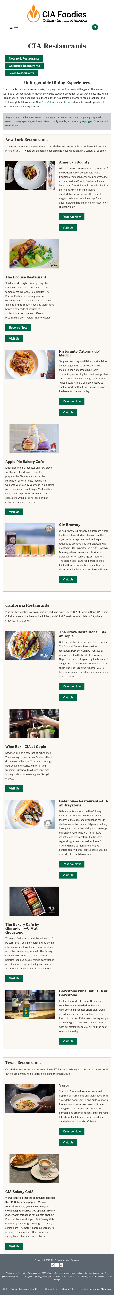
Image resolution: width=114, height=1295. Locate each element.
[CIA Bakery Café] (34, 1152)
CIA (5, 1289)
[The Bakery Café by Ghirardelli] (34, 884)
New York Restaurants (24, 58)
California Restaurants (24, 65)
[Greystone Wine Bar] (30, 988)
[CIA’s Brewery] (30, 521)
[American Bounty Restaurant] (30, 159)
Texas (67, 102)
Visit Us (68, 227)
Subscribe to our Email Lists (26, 1289)
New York (41, 102)
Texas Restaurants (21, 73)
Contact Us (51, 1289)
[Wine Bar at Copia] (34, 707)
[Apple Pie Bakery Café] (34, 422)
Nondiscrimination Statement (96, 1289)
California (52, 102)
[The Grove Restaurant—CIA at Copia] (30, 629)
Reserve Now (72, 216)
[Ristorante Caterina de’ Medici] (30, 348)
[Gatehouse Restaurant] (30, 798)
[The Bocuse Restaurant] (34, 237)
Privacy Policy (68, 1289)
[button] (14, 28)
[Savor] (30, 1082)
